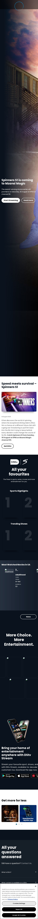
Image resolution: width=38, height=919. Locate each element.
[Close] (35, 886)
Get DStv (17, 202)
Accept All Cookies (19, 915)
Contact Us (26, 863)
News (28, 616)
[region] (19, 901)
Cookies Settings (19, 903)
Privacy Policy (13, 899)
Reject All (19, 909)
